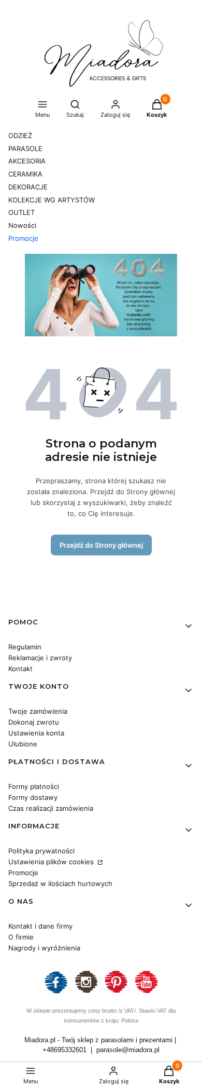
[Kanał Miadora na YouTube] (146, 992)
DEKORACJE (28, 187)
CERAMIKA (25, 174)
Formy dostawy (32, 797)
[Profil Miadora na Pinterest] (116, 992)
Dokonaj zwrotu (33, 722)
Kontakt (20, 668)
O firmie (21, 937)
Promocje (23, 238)
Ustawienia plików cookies (52, 861)
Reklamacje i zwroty (40, 658)
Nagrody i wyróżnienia (44, 948)
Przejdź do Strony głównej (101, 545)
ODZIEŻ (20, 135)
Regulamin (24, 647)
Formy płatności (33, 786)
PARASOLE (25, 148)
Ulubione (22, 744)
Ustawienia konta (36, 733)
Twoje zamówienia (37, 711)
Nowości (22, 225)
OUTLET (21, 212)
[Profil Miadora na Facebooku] (56, 992)
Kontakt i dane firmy (40, 926)
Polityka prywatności (41, 851)
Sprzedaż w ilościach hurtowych (60, 883)
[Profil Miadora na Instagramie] (86, 992)
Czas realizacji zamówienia (50, 808)
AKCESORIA (27, 161)
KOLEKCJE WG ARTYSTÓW (51, 200)
